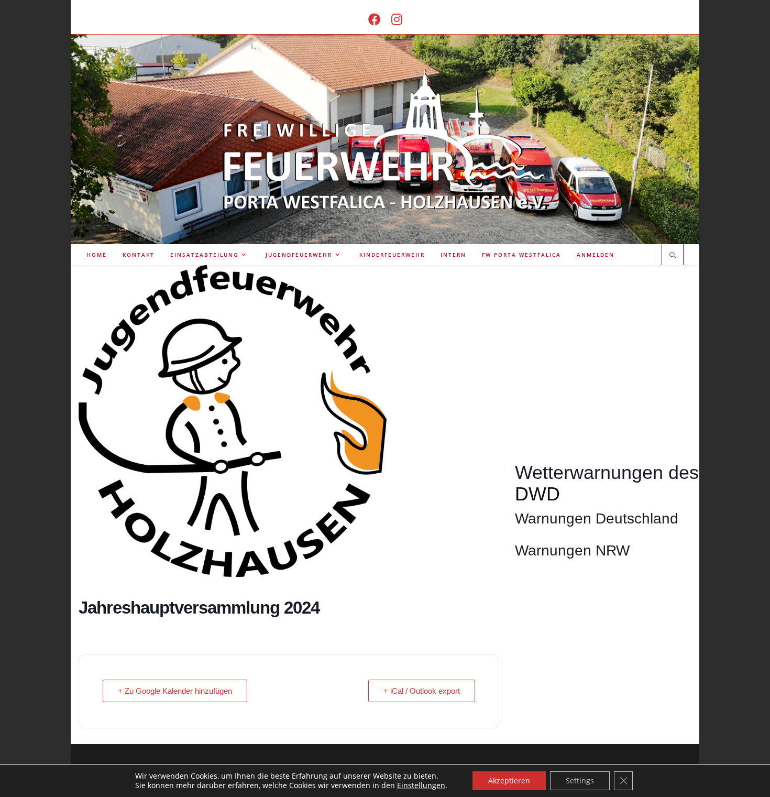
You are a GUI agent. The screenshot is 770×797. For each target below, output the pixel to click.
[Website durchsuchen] (672, 255)
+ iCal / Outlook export (421, 690)
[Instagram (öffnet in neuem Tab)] (397, 19)
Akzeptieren (509, 780)
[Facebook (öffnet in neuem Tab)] (374, 19)
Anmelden (595, 254)
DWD (537, 494)
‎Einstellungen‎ (421, 785)
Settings (580, 780)
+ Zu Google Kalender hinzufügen (175, 690)
